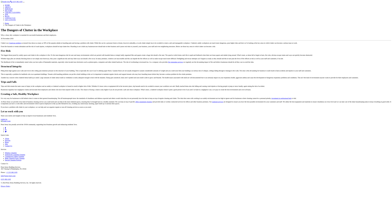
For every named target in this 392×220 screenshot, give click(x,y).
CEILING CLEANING (13, 12)
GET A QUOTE (10, 20)
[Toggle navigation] (23, 2)
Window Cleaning (11, 153)
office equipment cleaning (143, 102)
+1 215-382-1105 (11, 172)
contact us (4, 119)
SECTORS (8, 11)
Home (7, 23)
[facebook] (5, 128)
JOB (6, 14)
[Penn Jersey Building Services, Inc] (5, 2)
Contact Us (8, 146)
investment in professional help (281, 98)
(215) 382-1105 (6, 179)
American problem (15, 43)
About (7, 138)
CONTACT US (10, 18)
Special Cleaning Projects (13, 160)
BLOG (7, 16)
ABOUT (8, 7)
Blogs (7, 142)
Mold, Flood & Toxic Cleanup (14, 158)
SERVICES (9, 9)
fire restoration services (175, 62)
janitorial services (217, 102)
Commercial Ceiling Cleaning (14, 156)
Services (7, 140)
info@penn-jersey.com (8, 176)
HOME (7, 5)
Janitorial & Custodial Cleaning (15, 155)
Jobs (6, 144)
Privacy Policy (5, 186)
